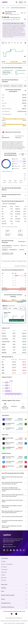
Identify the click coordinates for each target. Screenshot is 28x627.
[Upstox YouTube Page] (17, 550)
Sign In (20, 2)
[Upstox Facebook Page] (4, 550)
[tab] (6, 86)
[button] (24, 153)
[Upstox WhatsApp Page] (24, 550)
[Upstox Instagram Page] (20, 550)
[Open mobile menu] (25, 2)
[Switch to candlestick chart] (25, 43)
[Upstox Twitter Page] (7, 550)
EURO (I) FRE (5, 203)
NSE (22, 12)
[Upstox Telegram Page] (11, 550)
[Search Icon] (17, 2)
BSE (24, 12)
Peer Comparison (12, 203)
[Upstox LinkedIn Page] (14, 550)
